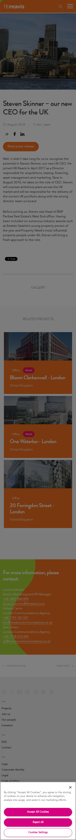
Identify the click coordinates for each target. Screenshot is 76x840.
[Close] (70, 787)
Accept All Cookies (38, 812)
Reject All (38, 822)
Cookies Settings (38, 832)
